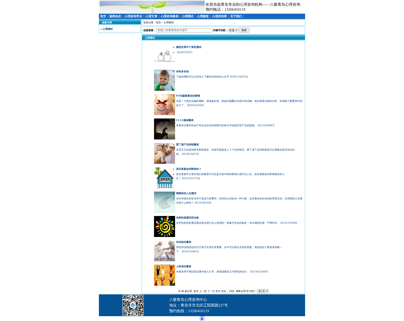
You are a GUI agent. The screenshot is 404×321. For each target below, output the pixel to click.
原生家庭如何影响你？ (188, 168)
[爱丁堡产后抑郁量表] (164, 163)
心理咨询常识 (133, 16)
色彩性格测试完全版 (187, 217)
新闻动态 (115, 16)
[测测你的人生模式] (164, 211)
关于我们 (236, 16)
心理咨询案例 (169, 16)
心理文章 (151, 16)
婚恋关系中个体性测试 (188, 47)
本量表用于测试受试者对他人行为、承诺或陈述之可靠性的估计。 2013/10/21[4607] (222, 271)
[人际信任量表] (164, 284)
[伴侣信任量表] (164, 260)
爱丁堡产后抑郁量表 (187, 144)
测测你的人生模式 (186, 193)
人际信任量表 (183, 266)
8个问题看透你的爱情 (188, 95)
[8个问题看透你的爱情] (164, 114)
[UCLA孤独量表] (164, 138)
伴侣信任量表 (183, 242)
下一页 (211, 291)
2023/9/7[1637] (184, 52)
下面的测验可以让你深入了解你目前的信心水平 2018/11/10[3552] (212, 76)
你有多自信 (182, 71)
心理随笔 (203, 16)
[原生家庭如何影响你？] (164, 187)
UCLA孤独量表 (185, 120)
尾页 (218, 291)
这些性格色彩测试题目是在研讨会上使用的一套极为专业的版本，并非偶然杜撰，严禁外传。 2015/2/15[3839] (236, 222)
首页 (103, 16)
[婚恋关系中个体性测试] (164, 65)
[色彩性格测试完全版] (164, 236)
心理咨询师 (219, 16)
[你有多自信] (164, 89)
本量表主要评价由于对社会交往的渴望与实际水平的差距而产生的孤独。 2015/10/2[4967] (225, 125)
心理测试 (188, 16)
